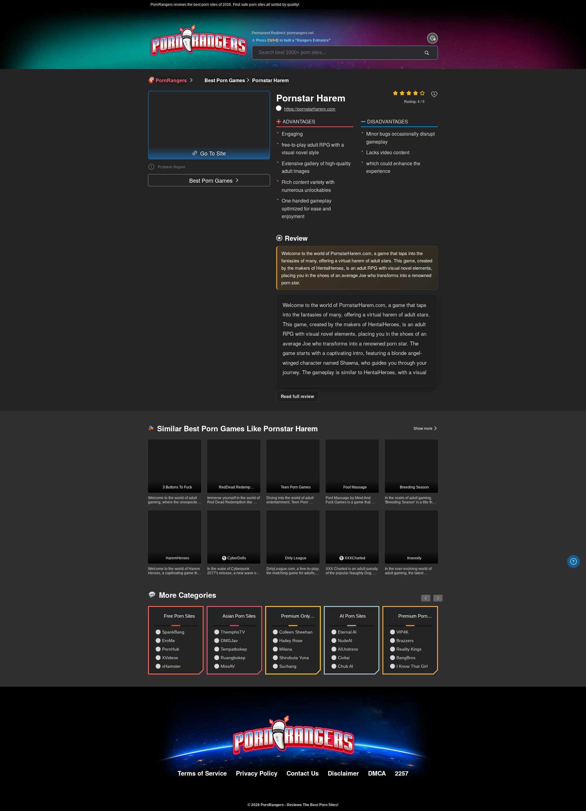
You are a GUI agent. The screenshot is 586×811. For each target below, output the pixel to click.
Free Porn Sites (179, 616)
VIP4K (402, 632)
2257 (401, 773)
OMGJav (229, 640)
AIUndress (348, 649)
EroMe (168, 640)
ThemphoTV (233, 632)
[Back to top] (573, 561)
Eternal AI (347, 632)
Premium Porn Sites (415, 616)
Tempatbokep (234, 649)
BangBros (405, 657)
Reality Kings (408, 649)
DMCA (377, 773)
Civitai (343, 657)
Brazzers (405, 640)
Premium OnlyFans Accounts (298, 616)
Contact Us (303, 773)
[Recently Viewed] (432, 38)
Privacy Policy (256, 773)
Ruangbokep (233, 657)
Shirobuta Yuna (294, 657)
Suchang (287, 666)
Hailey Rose (290, 640)
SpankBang (173, 632)
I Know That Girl (412, 666)
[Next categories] (433, 594)
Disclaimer (343, 773)
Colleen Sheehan (296, 632)
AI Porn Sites (353, 616)
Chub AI (345, 666)
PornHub (170, 649)
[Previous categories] (421, 594)
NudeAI (345, 640)
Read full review (297, 396)
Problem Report (171, 167)
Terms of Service (202, 773)
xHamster (171, 666)
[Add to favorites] (434, 94)
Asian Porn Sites (239, 616)
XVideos (170, 657)
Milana (285, 649)
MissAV (228, 666)
